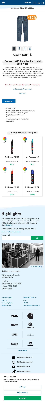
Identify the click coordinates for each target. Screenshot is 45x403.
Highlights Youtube (23, 366)
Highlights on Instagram (25, 362)
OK (37, 238)
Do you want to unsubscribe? (11, 232)
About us (4, 300)
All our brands (22, 350)
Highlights (9, 225)
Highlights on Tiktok (23, 371)
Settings (22, 387)
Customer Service (7, 298)
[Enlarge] (22, 28)
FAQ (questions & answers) (31, 305)
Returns (25, 302)
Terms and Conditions (29, 297)
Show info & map (36, 267)
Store (24, 300)
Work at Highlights (7, 303)
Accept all (22, 398)
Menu (27, 2)
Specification (9, 101)
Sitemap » (22, 93)
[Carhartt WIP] (22, 55)
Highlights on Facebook (25, 357)
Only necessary (22, 392)
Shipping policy (6, 305)
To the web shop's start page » (22, 89)
